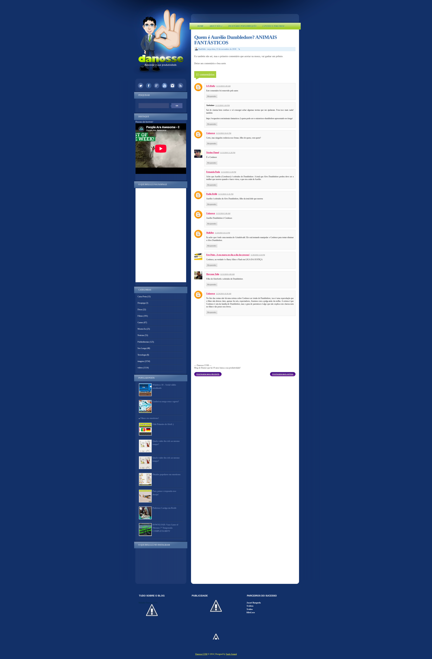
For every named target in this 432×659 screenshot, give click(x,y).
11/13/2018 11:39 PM (228, 172)
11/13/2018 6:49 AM (223, 86)
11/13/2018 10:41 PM (223, 133)
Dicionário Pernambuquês (242, 26)
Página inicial (245, 373)
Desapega (141, 303)
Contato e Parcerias (274, 26)
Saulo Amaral (231, 654)
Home (201, 26)
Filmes (140, 316)
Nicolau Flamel (212, 152)
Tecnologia (142, 355)
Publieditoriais (143, 342)
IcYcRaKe (210, 86)
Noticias (141, 335)
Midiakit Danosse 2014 (148, 603)
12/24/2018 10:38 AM (223, 294)
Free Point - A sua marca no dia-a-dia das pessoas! (228, 255)
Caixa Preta (142, 296)
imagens (141, 361)
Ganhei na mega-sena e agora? (166, 401)
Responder (211, 96)
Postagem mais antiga (282, 374)
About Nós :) (216, 26)
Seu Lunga (142, 348)
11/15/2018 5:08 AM (223, 213)
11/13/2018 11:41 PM (225, 194)
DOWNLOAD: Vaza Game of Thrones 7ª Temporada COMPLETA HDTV (165, 528)
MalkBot (210, 233)
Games (140, 322)
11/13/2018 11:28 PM (227, 153)
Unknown (210, 133)
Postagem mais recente (207, 374)
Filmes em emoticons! (149, 418)
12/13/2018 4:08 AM (227, 274)
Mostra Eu (142, 329)
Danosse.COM (201, 654)
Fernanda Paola (213, 172)
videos (140, 367)
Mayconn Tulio (212, 274)
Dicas (140, 309)
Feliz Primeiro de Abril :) (163, 424)
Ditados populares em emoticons (167, 474)
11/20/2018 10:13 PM (222, 233)
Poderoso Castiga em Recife (164, 508)
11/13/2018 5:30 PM (222, 105)
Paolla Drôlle (211, 194)
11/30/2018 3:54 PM (258, 255)
